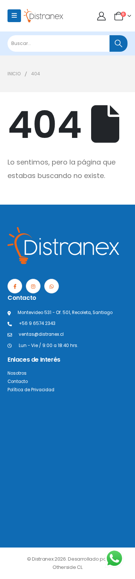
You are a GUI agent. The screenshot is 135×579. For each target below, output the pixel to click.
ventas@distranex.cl (41, 334)
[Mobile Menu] (14, 15)
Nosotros (17, 373)
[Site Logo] (43, 15)
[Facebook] (15, 286)
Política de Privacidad (31, 390)
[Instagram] (33, 286)
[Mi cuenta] (102, 16)
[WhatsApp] (51, 286)
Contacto (18, 382)
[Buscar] (119, 43)
